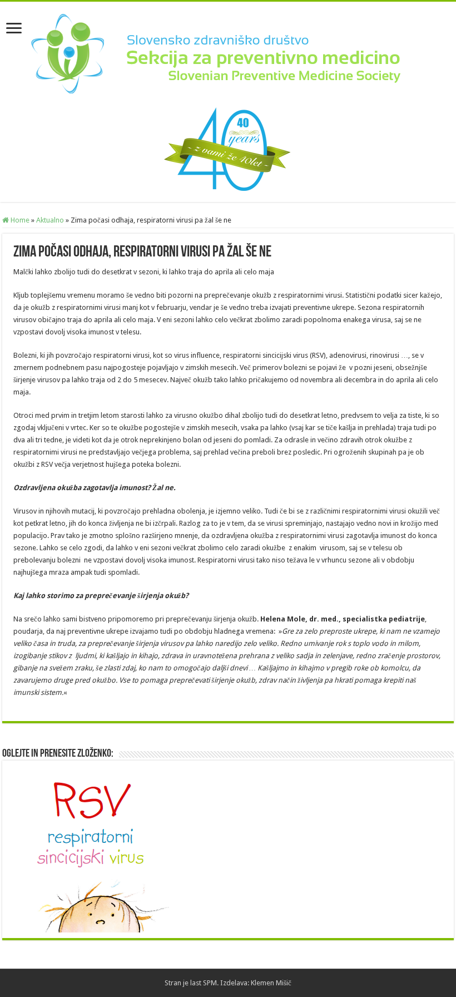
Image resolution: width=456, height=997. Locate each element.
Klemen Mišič (271, 983)
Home (19, 220)
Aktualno (50, 220)
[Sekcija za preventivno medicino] (228, 52)
